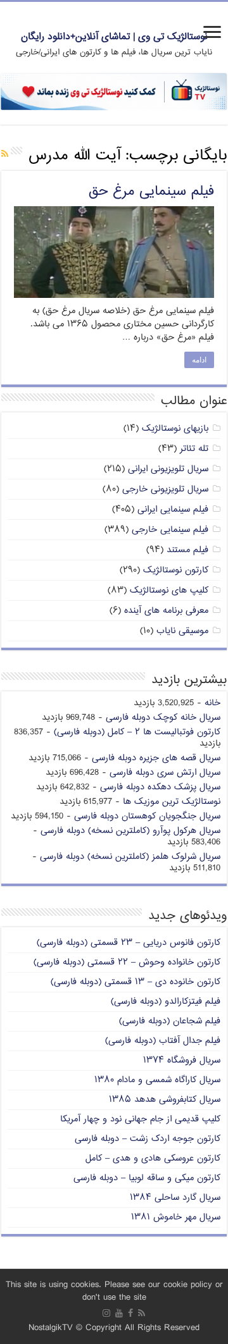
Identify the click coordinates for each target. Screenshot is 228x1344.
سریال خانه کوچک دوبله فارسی (163, 717)
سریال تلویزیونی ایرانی (168, 469)
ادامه (199, 359)
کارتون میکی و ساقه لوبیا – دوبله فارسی (146, 1178)
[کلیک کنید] (114, 92)
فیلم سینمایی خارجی (170, 530)
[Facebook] (130, 1313)
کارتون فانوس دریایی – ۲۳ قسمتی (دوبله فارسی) (128, 943)
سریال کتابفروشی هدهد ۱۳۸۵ (164, 1099)
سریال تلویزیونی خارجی (165, 489)
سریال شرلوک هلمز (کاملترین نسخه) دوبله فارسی (130, 857)
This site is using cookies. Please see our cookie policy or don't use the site (114, 1291)
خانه (212, 703)
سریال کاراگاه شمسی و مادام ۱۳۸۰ (157, 1080)
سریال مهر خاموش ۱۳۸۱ (175, 1217)
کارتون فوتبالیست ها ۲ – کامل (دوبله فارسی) (137, 732)
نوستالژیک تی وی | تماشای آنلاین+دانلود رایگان (114, 37)
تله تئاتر (194, 449)
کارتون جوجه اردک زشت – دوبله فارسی (147, 1139)
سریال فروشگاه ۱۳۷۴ (181, 1060)
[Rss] (141, 1313)
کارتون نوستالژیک (175, 570)
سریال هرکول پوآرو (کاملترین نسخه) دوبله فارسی (130, 831)
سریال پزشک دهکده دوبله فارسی (160, 787)
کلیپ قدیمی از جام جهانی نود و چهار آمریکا (140, 1119)
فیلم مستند (187, 550)
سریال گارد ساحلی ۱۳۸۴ (175, 1197)
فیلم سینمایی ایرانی (172, 509)
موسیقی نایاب (182, 631)
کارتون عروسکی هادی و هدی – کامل (153, 1158)
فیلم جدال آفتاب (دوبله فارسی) (162, 1041)
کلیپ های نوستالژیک (169, 590)
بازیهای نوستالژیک (175, 428)
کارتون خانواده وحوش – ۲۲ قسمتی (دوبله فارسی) (127, 962)
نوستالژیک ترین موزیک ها (171, 802)
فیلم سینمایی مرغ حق (151, 192)
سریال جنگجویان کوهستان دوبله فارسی (147, 816)
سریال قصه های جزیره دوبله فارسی (156, 758)
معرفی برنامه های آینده (166, 611)
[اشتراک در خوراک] (4, 154)
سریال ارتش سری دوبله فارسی (165, 772)
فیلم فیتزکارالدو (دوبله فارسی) (165, 1001)
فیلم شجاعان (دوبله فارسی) (169, 1021)
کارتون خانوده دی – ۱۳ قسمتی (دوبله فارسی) (135, 982)
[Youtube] (119, 1313)
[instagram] (106, 1313)
